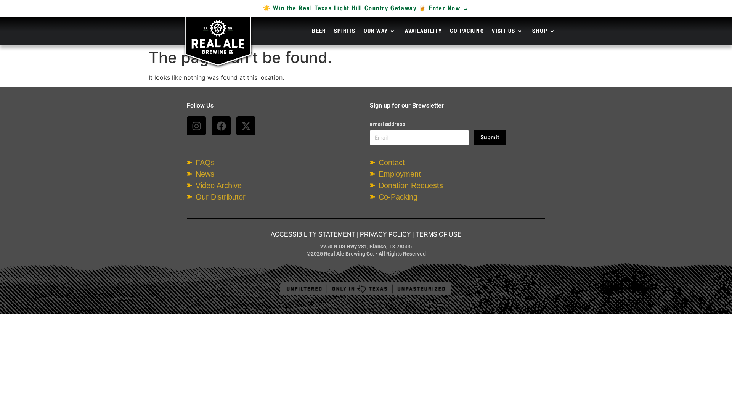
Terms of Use (439, 234)
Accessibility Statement (313, 234)
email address (388, 124)
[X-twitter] (245, 125)
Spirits (345, 31)
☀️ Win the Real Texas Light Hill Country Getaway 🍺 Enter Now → (366, 8)
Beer (319, 31)
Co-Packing (467, 31)
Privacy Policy (385, 234)
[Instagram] (196, 125)
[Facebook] (221, 125)
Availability (423, 31)
